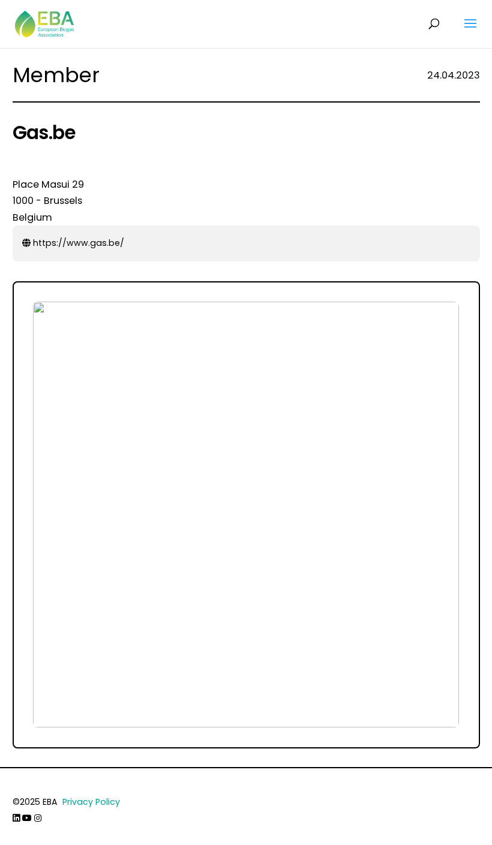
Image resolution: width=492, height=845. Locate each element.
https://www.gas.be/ (77, 243)
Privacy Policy (91, 802)
